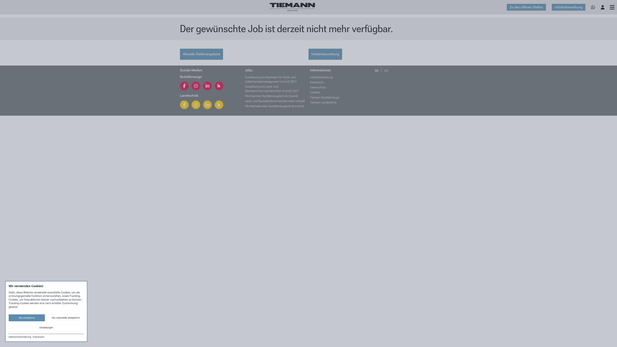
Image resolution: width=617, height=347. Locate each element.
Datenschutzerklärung (20, 336)
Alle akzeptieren (27, 317)
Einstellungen (46, 327)
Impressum (38, 336)
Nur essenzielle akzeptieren (66, 317)
